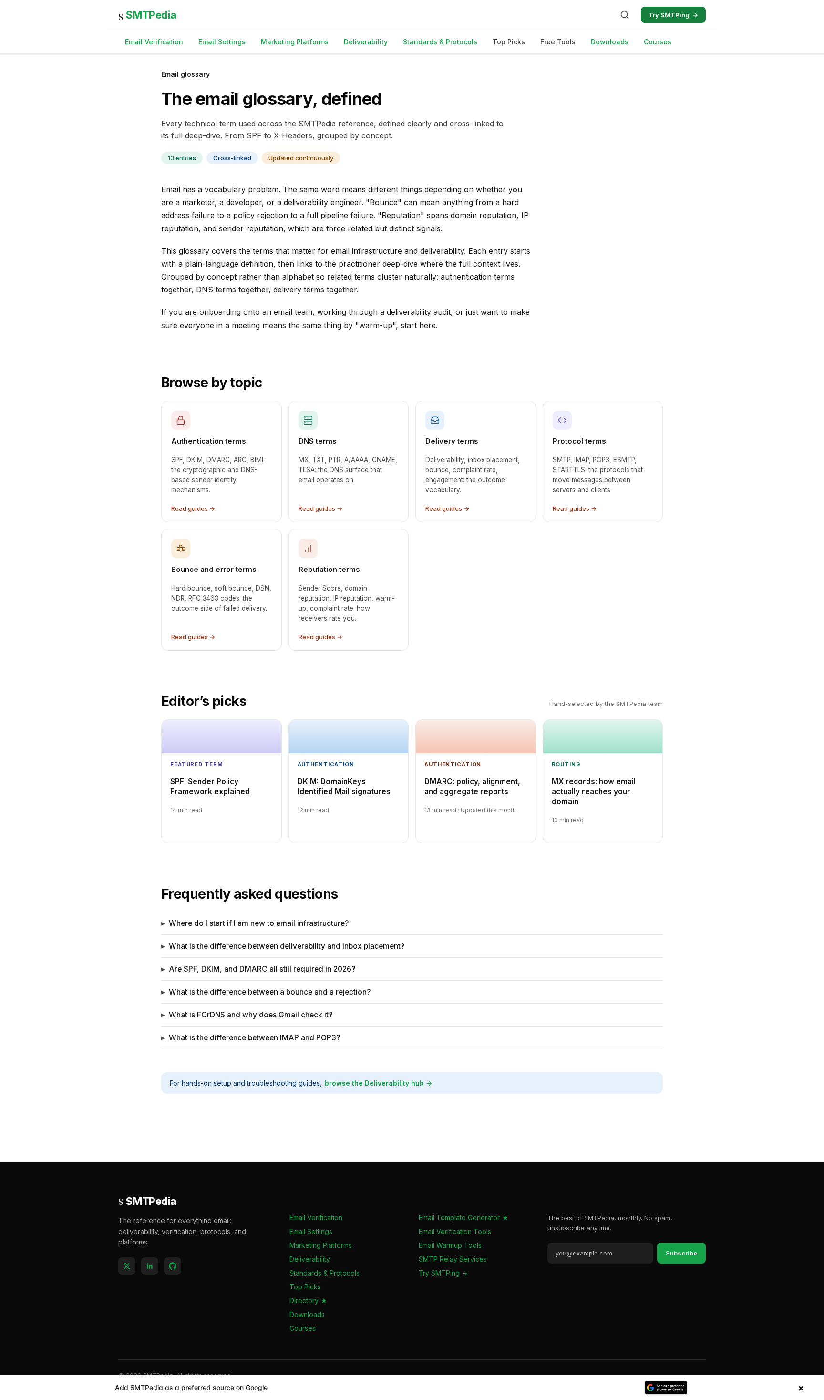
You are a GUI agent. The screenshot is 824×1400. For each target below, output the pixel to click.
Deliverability (366, 42)
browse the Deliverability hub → (378, 1083)
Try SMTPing (673, 15)
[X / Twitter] (126, 1266)
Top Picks (305, 1287)
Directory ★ (308, 1300)
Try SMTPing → (443, 1273)
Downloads (609, 42)
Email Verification (154, 42)
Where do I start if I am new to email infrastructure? (259, 923)
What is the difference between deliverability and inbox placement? (286, 946)
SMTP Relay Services (453, 1259)
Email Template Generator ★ (464, 1217)
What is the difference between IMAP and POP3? (254, 1037)
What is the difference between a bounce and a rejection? (270, 991)
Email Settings (222, 42)
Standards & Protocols (440, 42)
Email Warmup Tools (450, 1245)
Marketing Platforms (295, 42)
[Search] (624, 14)
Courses (657, 42)
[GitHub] (172, 1266)
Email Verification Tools (455, 1231)
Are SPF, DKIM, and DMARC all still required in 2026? (262, 969)
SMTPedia (147, 14)
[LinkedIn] (149, 1266)
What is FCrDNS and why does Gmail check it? (250, 1014)
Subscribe (681, 1253)
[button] (412, 1387)
